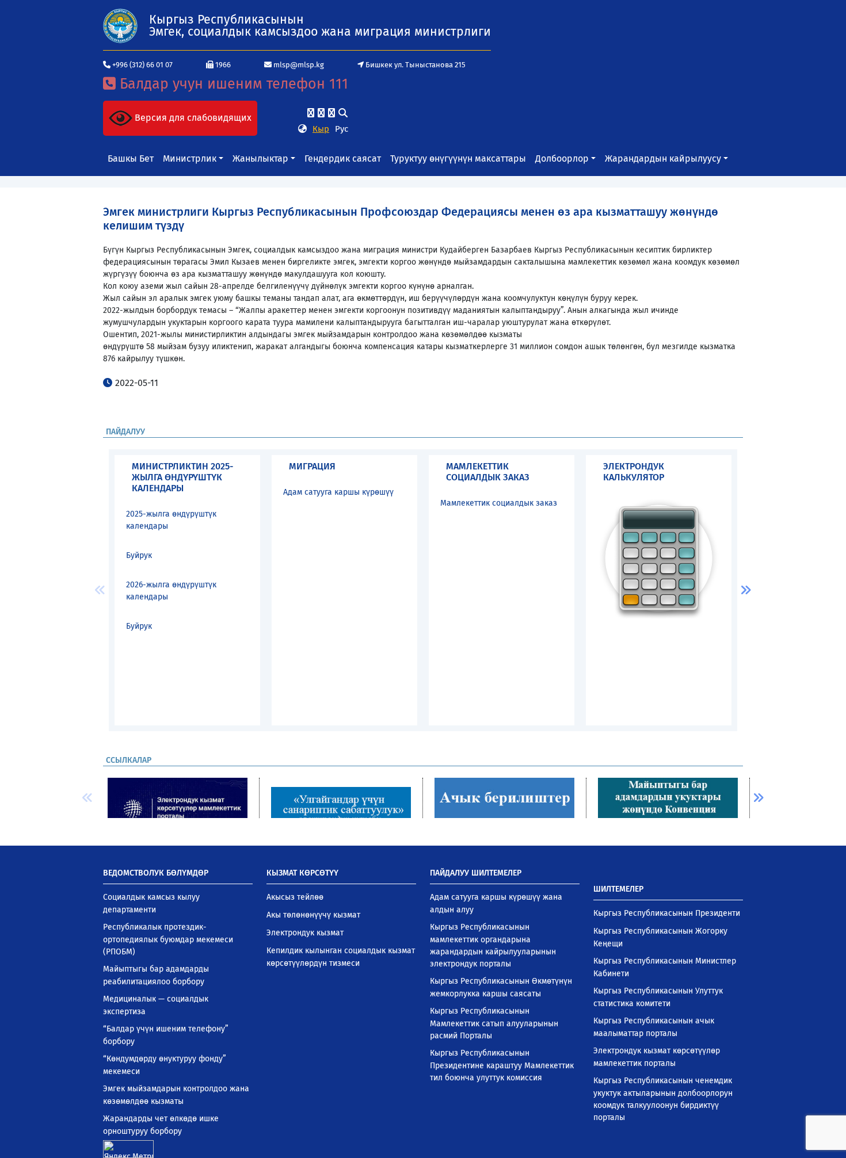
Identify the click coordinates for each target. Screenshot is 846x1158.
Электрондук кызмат (305, 933)
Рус (341, 129)
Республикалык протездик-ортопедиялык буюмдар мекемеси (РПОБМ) (168, 939)
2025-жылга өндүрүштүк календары (171, 520)
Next (746, 590)
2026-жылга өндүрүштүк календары (171, 591)
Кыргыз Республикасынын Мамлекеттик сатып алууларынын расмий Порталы (494, 1023)
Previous (100, 590)
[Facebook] (311, 113)
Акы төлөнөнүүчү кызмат (313, 915)
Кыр (321, 129)
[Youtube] (331, 113)
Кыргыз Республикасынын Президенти (666, 913)
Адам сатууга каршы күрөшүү (338, 492)
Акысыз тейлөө (294, 897)
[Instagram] (321, 113)
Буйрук (139, 555)
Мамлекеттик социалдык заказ (498, 503)
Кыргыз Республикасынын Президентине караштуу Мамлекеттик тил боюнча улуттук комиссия (502, 1065)
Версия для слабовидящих (191, 117)
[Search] (343, 113)
